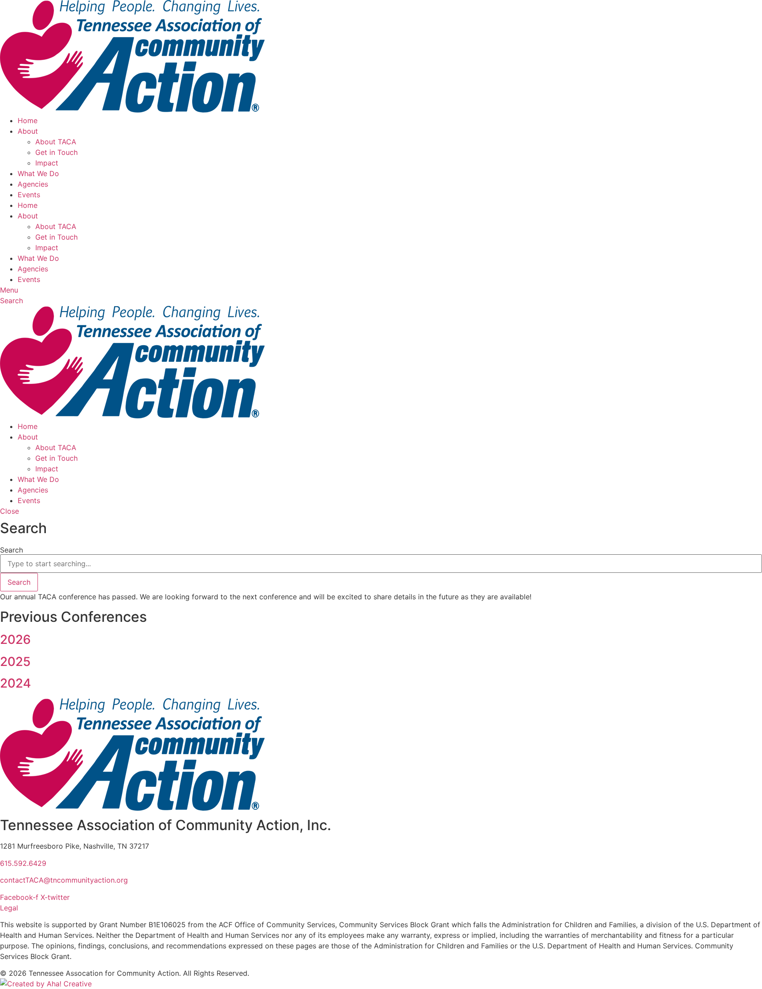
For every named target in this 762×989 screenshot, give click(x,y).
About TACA (55, 141)
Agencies (33, 184)
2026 (15, 639)
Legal (9, 907)
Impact (46, 162)
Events (29, 194)
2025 (15, 661)
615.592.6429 (23, 863)
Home (27, 120)
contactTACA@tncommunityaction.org (64, 880)
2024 (15, 683)
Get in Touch (56, 152)
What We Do (38, 173)
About (28, 131)
